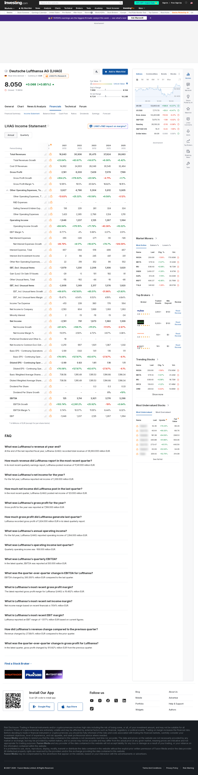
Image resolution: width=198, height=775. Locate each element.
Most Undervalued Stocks (150, 405)
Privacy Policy (172, 768)
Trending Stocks (145, 359)
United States (54, 13)
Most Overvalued (163, 412)
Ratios (74, 114)
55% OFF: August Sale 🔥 (146, 3)
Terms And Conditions (151, 768)
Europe (123, 13)
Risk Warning (188, 768)
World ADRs (100, 13)
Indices (139, 74)
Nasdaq (139, 124)
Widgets (139, 709)
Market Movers (144, 238)
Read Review (178, 312)
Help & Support (176, 703)
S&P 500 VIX (141, 129)
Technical (70, 106)
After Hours (77, 13)
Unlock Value (119, 84)
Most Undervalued (144, 412)
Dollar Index (141, 133)
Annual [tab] (11, 135)
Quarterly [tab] (24, 135)
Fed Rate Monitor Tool (137, 13)
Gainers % (154, 245)
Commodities (152, 74)
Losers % (166, 245)
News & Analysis (36, 106)
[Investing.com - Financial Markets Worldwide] (16, 3)
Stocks (9, 13)
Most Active (165, 13)
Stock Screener (112, 8)
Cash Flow (63, 114)
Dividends (84, 114)
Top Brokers (143, 295)
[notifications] (186, 2)
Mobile (139, 698)
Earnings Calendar (39, 13)
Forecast (106, 114)
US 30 (138, 106)
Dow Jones (141, 115)
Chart (20, 106)
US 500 (139, 110)
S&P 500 (139, 120)
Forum (83, 106)
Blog (138, 692)
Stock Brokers (112, 13)
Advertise (173, 698)
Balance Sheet (49, 114)
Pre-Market (66, 13)
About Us (173, 692)
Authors (172, 709)
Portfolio (140, 703)
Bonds (164, 74)
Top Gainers (153, 13)
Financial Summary (12, 114)
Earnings (95, 114)
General (9, 106)
